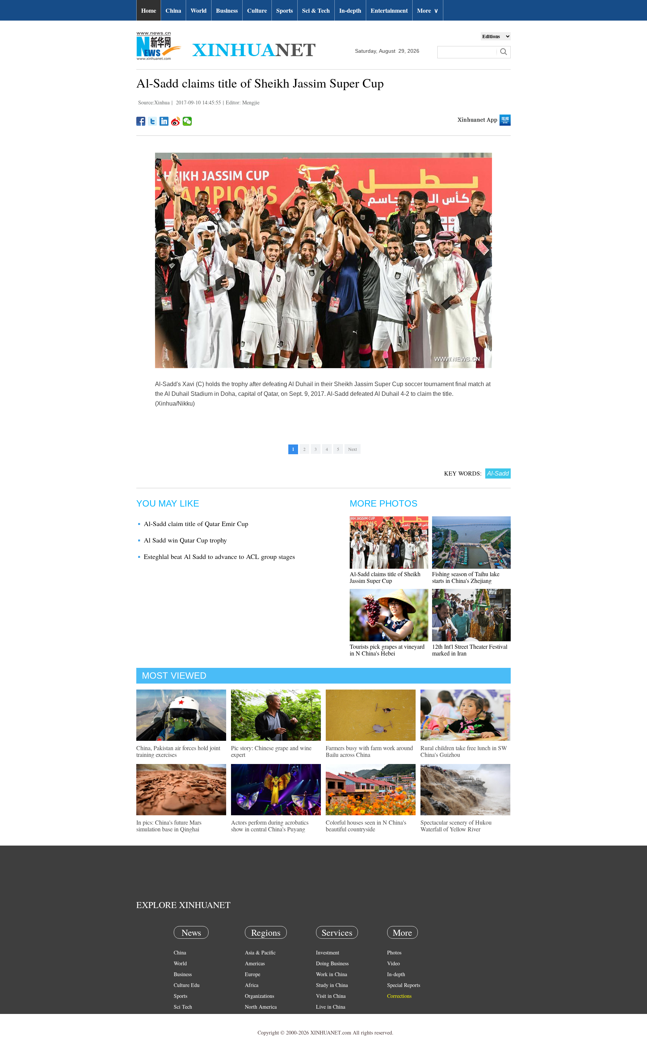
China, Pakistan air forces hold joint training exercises (178, 751)
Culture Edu (187, 984)
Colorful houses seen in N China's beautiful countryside (366, 825)
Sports (284, 10)
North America (261, 1006)
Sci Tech (183, 1006)
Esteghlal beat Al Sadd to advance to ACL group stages (219, 556)
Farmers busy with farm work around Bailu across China (369, 751)
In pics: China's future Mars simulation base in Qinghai (168, 825)
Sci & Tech (316, 10)
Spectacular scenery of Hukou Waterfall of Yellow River (456, 825)
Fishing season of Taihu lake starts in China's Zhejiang (465, 577)
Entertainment (389, 10)
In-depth (350, 10)
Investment (327, 952)
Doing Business (332, 963)
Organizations (259, 995)
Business (227, 10)
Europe (252, 974)
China (173, 10)
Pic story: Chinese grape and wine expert (271, 751)
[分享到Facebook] (141, 121)
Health (181, 1017)
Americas (255, 963)
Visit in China (331, 995)
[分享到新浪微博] (175, 121)
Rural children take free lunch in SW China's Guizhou (463, 751)
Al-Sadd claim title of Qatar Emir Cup (196, 523)
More (427, 10)
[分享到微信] (187, 121)
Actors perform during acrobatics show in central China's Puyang (270, 825)
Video (393, 963)
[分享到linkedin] (164, 121)
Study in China (332, 984)
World (199, 10)
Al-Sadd (498, 473)
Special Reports (403, 984)
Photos (394, 952)
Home (148, 10)
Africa (251, 984)
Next (352, 449)
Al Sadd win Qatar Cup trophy (185, 539)
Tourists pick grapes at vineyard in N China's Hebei (387, 649)
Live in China (330, 1006)
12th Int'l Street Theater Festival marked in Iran (469, 649)
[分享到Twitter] (152, 121)
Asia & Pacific (260, 952)
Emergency (328, 1017)
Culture (257, 10)
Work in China (331, 974)
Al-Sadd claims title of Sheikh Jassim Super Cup (385, 577)
